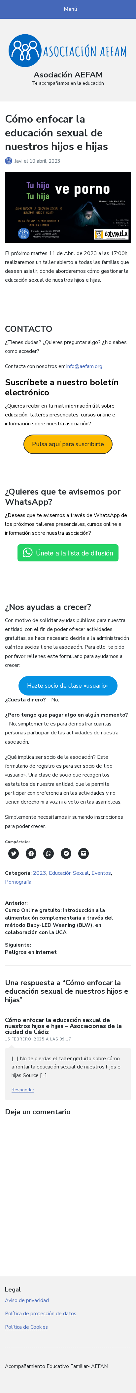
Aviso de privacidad (27, 1300)
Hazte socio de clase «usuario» (68, 686)
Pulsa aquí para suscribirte (68, 444)
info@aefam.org (84, 366)
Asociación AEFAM (68, 75)
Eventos (101, 873)
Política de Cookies (26, 1327)
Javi (19, 161)
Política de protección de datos (40, 1313)
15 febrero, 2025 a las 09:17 (38, 1039)
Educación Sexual (69, 873)
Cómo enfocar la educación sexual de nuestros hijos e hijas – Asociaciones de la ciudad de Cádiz (63, 1026)
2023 (39, 873)
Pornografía (18, 882)
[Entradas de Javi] (10, 161)
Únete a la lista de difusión (74, 552)
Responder (23, 1090)
